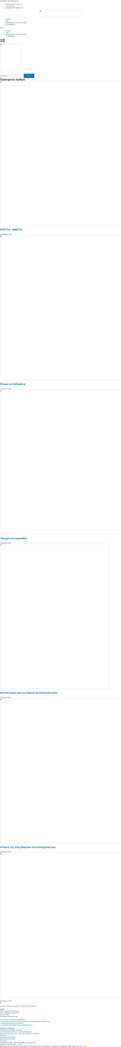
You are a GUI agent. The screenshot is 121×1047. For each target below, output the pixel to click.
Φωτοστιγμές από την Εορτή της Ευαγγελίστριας (29, 692)
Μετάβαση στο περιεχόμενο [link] (9, 1)
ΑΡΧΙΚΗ (8, 19)
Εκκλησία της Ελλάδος (7, 1039)
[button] (60, 28)
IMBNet (84, 1046)
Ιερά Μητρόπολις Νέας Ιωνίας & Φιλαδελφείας (16, 1025)
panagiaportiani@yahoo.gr (14, 8)
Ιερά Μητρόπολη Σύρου (8, 1037)
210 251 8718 (10, 6)
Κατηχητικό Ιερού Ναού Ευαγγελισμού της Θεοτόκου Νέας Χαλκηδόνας (25, 1021)
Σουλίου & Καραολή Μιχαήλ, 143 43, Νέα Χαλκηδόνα (18, 1006)
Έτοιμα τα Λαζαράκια (12, 384)
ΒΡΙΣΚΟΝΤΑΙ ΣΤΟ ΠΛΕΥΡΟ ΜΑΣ (16, 23)
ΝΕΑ (7, 21)
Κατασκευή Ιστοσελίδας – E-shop (11, 1044)
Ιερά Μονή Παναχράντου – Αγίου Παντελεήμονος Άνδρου (19, 1033)
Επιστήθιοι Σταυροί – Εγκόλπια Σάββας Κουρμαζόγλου (18, 1042)
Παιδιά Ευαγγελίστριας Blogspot (11, 1030)
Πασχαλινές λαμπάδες (13, 538)
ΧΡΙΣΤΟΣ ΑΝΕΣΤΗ (11, 229)
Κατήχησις (3, 1041)
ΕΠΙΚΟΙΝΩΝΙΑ (10, 24)
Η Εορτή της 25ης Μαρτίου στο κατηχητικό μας (28, 847)
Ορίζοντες (3, 1035)
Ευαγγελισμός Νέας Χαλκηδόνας (12, 1023)
